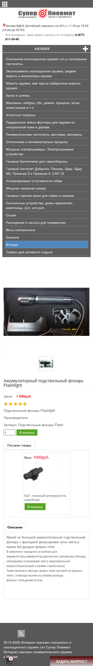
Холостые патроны (21, 114)
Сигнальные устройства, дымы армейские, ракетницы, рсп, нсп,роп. (39, 205)
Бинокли (12, 237)
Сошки (11, 215)
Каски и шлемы (18, 95)
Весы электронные (20, 229)
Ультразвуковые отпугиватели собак (34, 180)
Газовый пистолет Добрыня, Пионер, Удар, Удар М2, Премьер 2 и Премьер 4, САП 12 (44, 171)
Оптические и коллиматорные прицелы (37, 141)
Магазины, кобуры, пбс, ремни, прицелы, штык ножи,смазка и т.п (42, 105)
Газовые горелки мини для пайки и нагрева (40, 195)
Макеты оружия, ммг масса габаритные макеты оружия (43, 85)
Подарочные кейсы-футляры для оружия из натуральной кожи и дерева (40, 124)
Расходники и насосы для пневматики (36, 222)
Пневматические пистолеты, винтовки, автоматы (44, 134)
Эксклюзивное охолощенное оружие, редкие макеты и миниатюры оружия (41, 73)
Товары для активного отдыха (29, 251)
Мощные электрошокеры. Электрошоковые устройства (40, 151)
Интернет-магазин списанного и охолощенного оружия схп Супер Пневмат (37, 644)
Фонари (12, 244)
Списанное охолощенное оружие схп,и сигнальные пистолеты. (46, 61)
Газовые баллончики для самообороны (36, 161)
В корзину (27, 432)
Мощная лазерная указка (26, 188)
